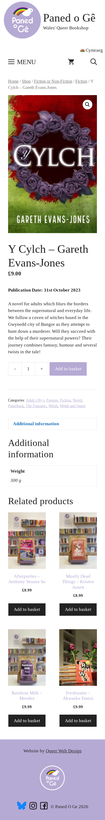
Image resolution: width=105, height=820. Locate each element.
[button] (93, 62)
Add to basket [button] (27, 609)
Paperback (16, 406)
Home (13, 81)
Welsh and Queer (73, 406)
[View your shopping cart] (71, 62)
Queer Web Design (64, 750)
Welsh (53, 406)
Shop (26, 81)
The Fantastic (36, 406)
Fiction (81, 81)
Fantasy (52, 400)
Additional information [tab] (36, 423)
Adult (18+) (35, 400)
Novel (77, 400)
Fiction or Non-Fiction (53, 81)
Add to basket (68, 368)
